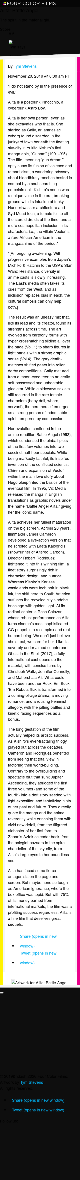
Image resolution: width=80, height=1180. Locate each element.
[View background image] (13, 979)
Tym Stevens (31, 1082)
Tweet (38, 954)
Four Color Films (29, 3)
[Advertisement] (40, 1033)
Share (38, 937)
